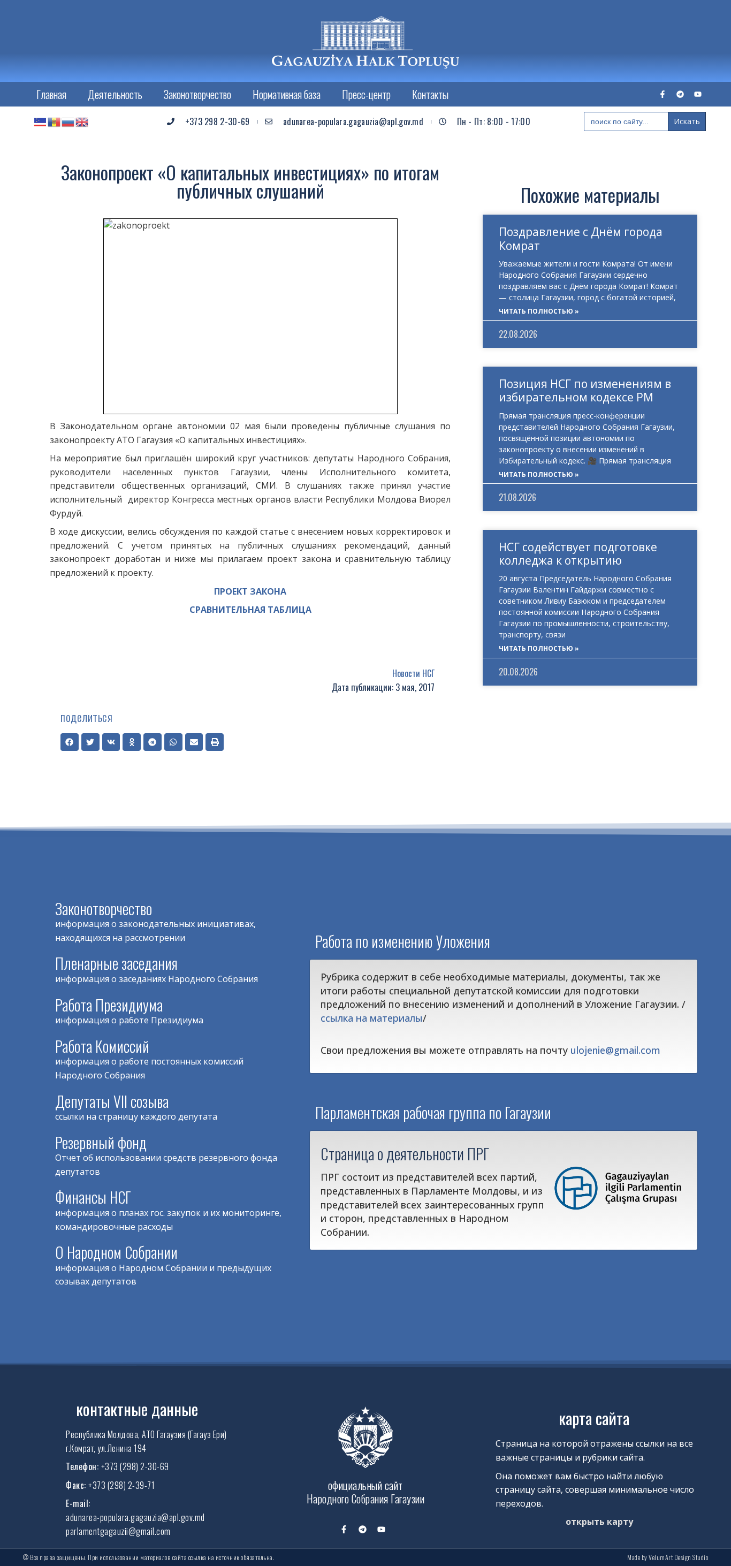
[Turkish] (41, 121)
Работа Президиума (109, 1005)
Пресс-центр (366, 94)
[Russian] (68, 121)
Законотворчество (197, 94)
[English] (82, 121)
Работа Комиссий (102, 1046)
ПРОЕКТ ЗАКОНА (250, 591)
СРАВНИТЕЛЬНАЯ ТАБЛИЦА (250, 609)
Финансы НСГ (93, 1197)
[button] (69, 742)
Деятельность (115, 94)
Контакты (430, 94)
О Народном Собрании (116, 1252)
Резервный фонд (101, 1142)
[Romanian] (55, 121)
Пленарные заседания (116, 963)
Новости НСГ (413, 673)
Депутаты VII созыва (112, 1101)
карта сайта (594, 1418)
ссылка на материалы (372, 1018)
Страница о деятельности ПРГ (405, 1153)
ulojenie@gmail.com (615, 1050)
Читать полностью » (539, 311)
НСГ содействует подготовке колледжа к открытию (578, 553)
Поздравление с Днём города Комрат (581, 238)
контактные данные (137, 1409)
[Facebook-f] (662, 94)
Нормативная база (287, 94)
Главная (51, 94)
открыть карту (599, 1521)
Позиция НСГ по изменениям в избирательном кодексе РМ (585, 390)
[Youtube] (697, 94)
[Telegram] (680, 94)
